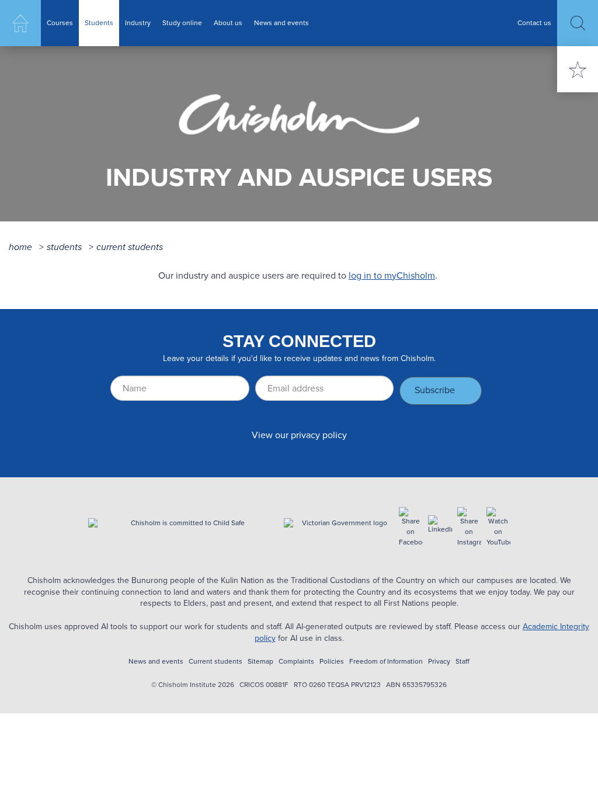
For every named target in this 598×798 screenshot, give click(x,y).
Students (99, 23)
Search (577, 23)
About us (228, 23)
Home (20, 23)
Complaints (296, 662)
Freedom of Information (386, 662)
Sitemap (260, 662)
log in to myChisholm (392, 275)
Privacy (439, 662)
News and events (281, 23)
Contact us (534, 23)
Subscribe (435, 390)
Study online (182, 23)
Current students (129, 247)
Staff (463, 662)
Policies (331, 662)
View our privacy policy (299, 435)
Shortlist (577, 69)
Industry (138, 23)
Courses (60, 23)
